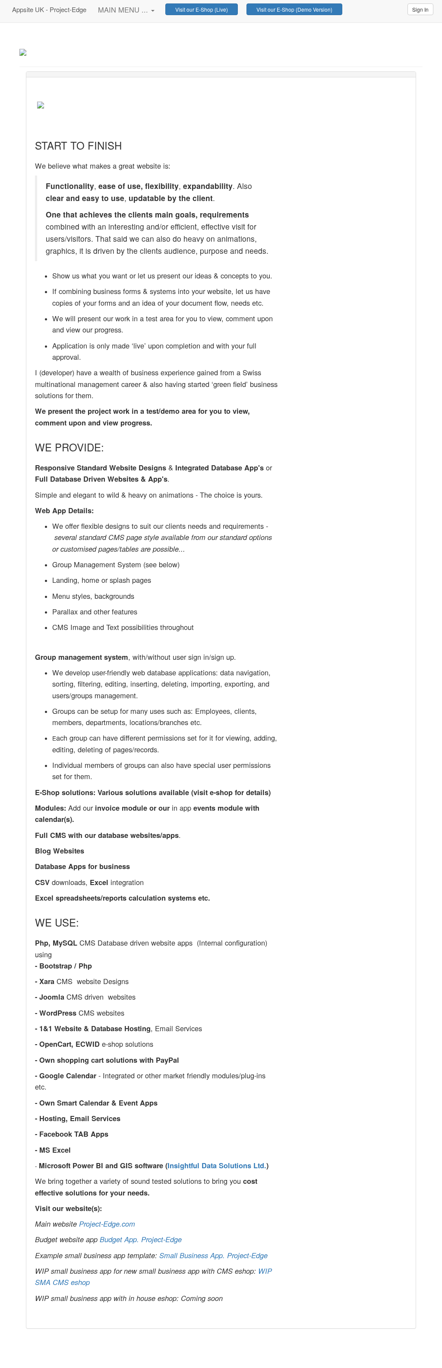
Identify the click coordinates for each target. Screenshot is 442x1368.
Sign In (420, 9)
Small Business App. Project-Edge (213, 1255)
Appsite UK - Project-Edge (48, 9)
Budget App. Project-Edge (141, 1239)
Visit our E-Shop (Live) (201, 9)
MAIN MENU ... (124, 9)
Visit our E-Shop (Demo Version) (294, 9)
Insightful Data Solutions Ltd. (216, 1165)
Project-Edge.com (74, 50)
